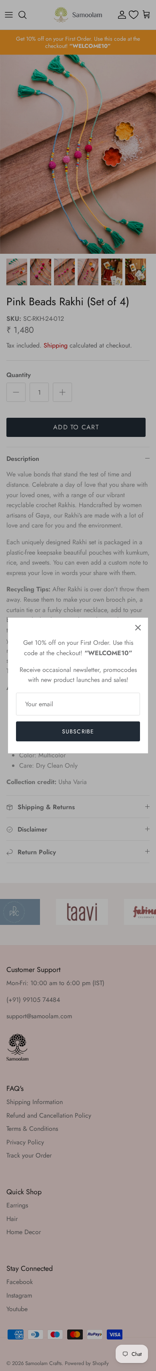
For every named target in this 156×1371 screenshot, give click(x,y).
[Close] (138, 627)
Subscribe (78, 731)
